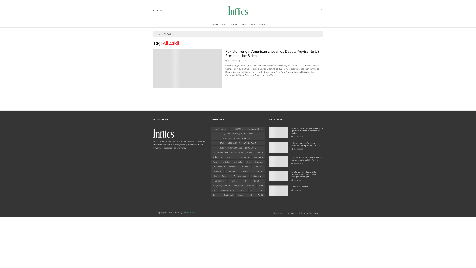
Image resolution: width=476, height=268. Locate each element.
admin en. (231, 157)
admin (260, 152)
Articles (226, 162)
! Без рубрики (220, 129)
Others (243, 190)
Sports (252, 24)
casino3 (231, 171)
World (224, 24)
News (260, 185)
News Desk (245, 61)
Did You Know (220, 176)
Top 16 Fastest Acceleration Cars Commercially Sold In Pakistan (307, 158)
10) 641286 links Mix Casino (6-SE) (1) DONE (232, 152)
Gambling (257, 176)
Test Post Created (299, 186)
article (216, 162)
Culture (259, 171)
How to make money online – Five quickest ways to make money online (307, 130)
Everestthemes (190, 212)
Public (215, 195)
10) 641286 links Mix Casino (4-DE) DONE (238, 148)
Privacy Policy (291, 213)
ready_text (228, 195)
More (261, 24)
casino (245, 166)
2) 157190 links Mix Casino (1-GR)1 (238, 138)
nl (214, 190)
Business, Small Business (225, 166)
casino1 (258, 166)
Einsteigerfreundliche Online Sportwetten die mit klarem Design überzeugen (304, 174)
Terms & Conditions (309, 213)
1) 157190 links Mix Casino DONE (247, 129)
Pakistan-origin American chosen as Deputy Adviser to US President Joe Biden (272, 53)
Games (234, 181)
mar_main (238, 185)
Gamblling (219, 181)
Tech (244, 24)
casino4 (245, 171)
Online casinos (227, 190)
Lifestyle (257, 181)
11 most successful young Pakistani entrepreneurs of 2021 (306, 144)
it (245, 181)
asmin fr (238, 162)
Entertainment (240, 176)
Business (234, 24)
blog (249, 162)
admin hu (258, 157)
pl (252, 190)
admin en (217, 157)
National (214, 24)
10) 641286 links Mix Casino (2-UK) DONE (238, 143)
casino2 (217, 171)
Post (260, 190)
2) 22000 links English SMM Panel (238, 133)
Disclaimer (277, 213)
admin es (245, 157)
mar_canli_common (221, 185)
